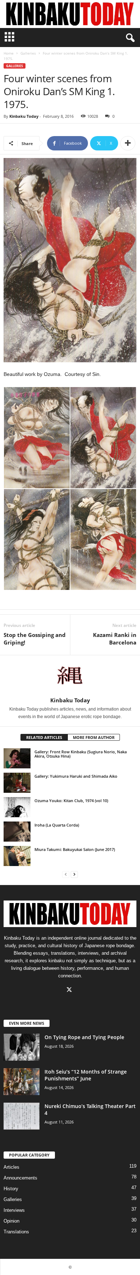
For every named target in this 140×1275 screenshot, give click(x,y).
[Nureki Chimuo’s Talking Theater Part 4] (21, 1116)
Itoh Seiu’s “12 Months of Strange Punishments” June (86, 1075)
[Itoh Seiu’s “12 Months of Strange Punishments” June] (21, 1081)
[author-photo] (70, 676)
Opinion (11, 1221)
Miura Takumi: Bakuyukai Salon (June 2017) (74, 849)
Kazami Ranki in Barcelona (114, 638)
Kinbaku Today (23, 116)
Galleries (28, 53)
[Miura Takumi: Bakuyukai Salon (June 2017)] (17, 856)
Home (9, 53)
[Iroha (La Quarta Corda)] (17, 832)
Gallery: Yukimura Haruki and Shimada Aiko (75, 776)
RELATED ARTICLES (44, 737)
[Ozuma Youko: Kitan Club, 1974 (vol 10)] (17, 807)
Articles (11, 1167)
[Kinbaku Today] (70, 14)
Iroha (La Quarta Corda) (56, 825)
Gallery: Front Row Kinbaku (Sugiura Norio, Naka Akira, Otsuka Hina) (80, 754)
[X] (70, 990)
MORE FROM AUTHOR (94, 737)
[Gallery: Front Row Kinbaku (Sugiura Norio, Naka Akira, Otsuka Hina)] (17, 758)
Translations (16, 1231)
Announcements (20, 1178)
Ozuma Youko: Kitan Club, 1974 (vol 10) (71, 800)
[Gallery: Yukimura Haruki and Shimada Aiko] (17, 783)
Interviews (14, 1210)
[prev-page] (65, 874)
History (11, 1188)
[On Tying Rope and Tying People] (21, 1047)
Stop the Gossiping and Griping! (35, 638)
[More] (127, 143)
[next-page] (74, 874)
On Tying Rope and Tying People (84, 1037)
